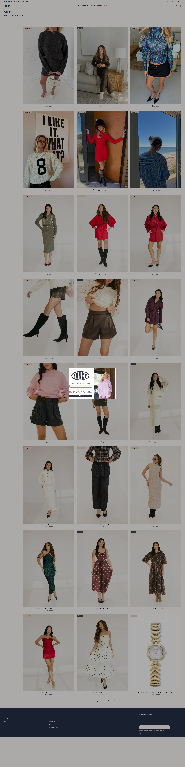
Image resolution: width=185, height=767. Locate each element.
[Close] (115, 369)
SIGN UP (80, 395)
